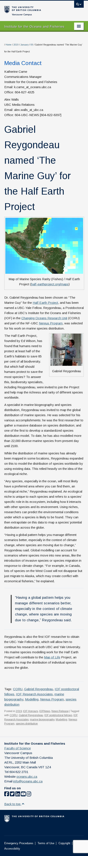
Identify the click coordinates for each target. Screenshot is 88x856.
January (25, 45)
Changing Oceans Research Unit (44, 318)
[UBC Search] (79, 5)
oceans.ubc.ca (26, 776)
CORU (17, 689)
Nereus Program (51, 323)
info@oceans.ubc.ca (28, 781)
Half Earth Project (45, 302)
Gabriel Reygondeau (38, 689)
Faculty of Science (17, 748)
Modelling (31, 699)
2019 (16, 45)
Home (9, 45)
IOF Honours (30, 711)
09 (32, 45)
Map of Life (52, 657)
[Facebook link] (6, 795)
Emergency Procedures (18, 843)
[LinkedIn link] (17, 795)
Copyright (64, 843)
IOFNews (44, 711)
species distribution (27, 723)
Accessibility (12, 848)
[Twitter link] (12, 795)
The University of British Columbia (32, 9)
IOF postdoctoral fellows (58, 715)
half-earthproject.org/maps (50, 284)
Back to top (12, 804)
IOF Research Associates (34, 694)
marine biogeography (42, 719)
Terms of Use (46, 843)
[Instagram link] (28, 795)
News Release (60, 711)
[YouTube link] (23, 795)
